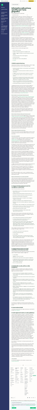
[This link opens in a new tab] (28, 397)
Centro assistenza (17, 310)
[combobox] (13, 398)
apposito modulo (14, 139)
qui (25, 90)
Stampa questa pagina (15, 4)
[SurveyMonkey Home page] (4, 1)
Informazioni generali (4, 33)
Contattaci (14, 60)
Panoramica (3, 7)
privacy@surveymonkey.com (24, 92)
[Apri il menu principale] (35, 1)
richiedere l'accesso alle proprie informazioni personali (26, 96)
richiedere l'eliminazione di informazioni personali (18, 116)
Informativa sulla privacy (29, 405)
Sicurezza (2, 31)
